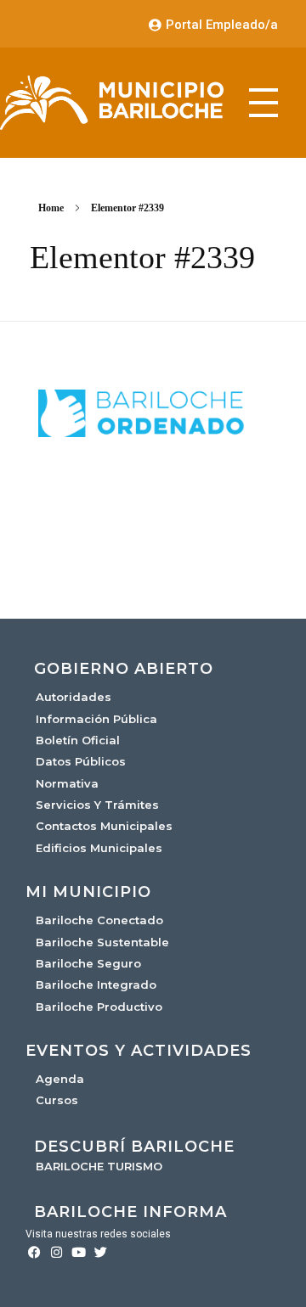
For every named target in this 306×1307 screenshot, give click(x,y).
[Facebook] (34, 1252)
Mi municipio (88, 892)
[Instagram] (56, 1252)
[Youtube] (79, 1252)
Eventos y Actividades (139, 1050)
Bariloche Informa (130, 1212)
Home (51, 208)
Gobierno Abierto (123, 668)
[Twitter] (101, 1252)
